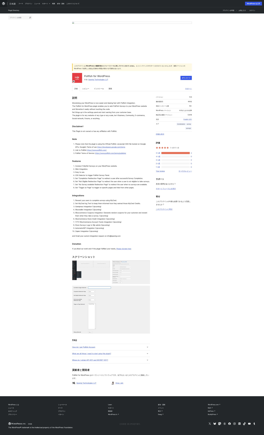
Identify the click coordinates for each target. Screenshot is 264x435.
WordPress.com (214, 404)
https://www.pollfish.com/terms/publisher (110, 153)
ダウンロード (186, 78)
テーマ (60, 408)
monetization (181, 124)
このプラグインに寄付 (164, 209)
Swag (161, 414)
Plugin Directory (13, 10)
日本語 (30, 424)
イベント (161, 408)
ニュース (11, 408)
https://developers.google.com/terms (111, 147)
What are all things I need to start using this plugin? (91, 354)
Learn (110, 404)
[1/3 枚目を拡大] (107, 263)
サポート (188, 89)
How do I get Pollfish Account (83, 347)
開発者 (110, 411)
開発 (110, 89)
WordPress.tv (113, 414)
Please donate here (123, 249)
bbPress (211, 411)
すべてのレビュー (185, 171)
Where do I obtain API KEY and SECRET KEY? (90, 360)
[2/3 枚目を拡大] (147, 263)
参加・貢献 (161, 404)
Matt (210, 408)
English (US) (188, 119)
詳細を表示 (160, 134)
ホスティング (12, 411)
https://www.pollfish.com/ (97, 150)
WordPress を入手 (253, 3)
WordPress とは (13, 404)
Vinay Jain (119, 383)
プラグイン (61, 411)
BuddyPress (213, 414)
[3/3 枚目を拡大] (147, 288)
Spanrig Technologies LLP (98, 80)
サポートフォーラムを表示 (166, 189)
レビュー (85, 89)
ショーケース (62, 404)
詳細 (76, 89)
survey (189, 124)
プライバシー (12, 414)
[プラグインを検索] (30, 18)
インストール (99, 89)
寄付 (160, 411)
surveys (188, 128)
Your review (160, 171)
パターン (61, 414)
